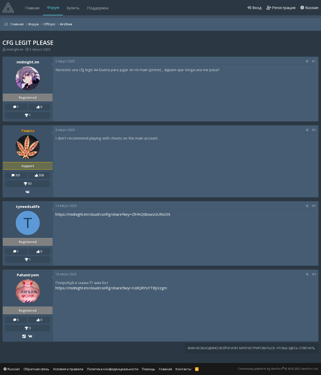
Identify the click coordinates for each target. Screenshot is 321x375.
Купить (73, 7)
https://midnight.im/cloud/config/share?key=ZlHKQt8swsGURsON (112, 214)
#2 (314, 130)
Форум (53, 7)
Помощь (148, 369)
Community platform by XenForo (278, 368)
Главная (32, 7)
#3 (314, 206)
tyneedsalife (28, 206)
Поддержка (97, 7)
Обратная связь (36, 369)
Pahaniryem (28, 274)
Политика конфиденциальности (112, 369)
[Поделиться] (307, 61)
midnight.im (14, 49)
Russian (311, 7)
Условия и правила (68, 369)
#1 (314, 61)
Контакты (183, 369)
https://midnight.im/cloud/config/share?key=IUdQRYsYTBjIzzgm (111, 287)
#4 (314, 274)
